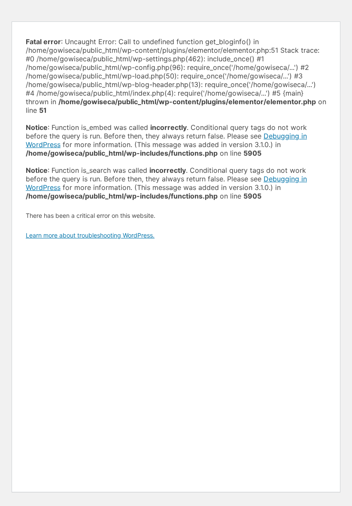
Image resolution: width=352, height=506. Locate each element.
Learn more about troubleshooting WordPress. (90, 235)
